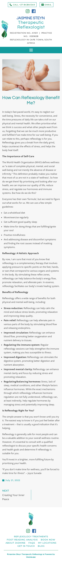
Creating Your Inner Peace (13, 497)
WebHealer (31, 557)
